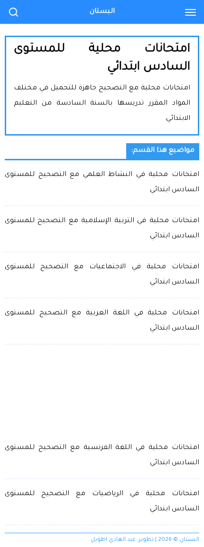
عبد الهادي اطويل (113, 540)
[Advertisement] (102, 392)
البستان (102, 12)
